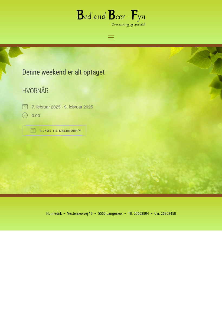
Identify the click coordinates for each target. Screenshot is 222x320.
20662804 (141, 213)
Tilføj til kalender (58, 131)
